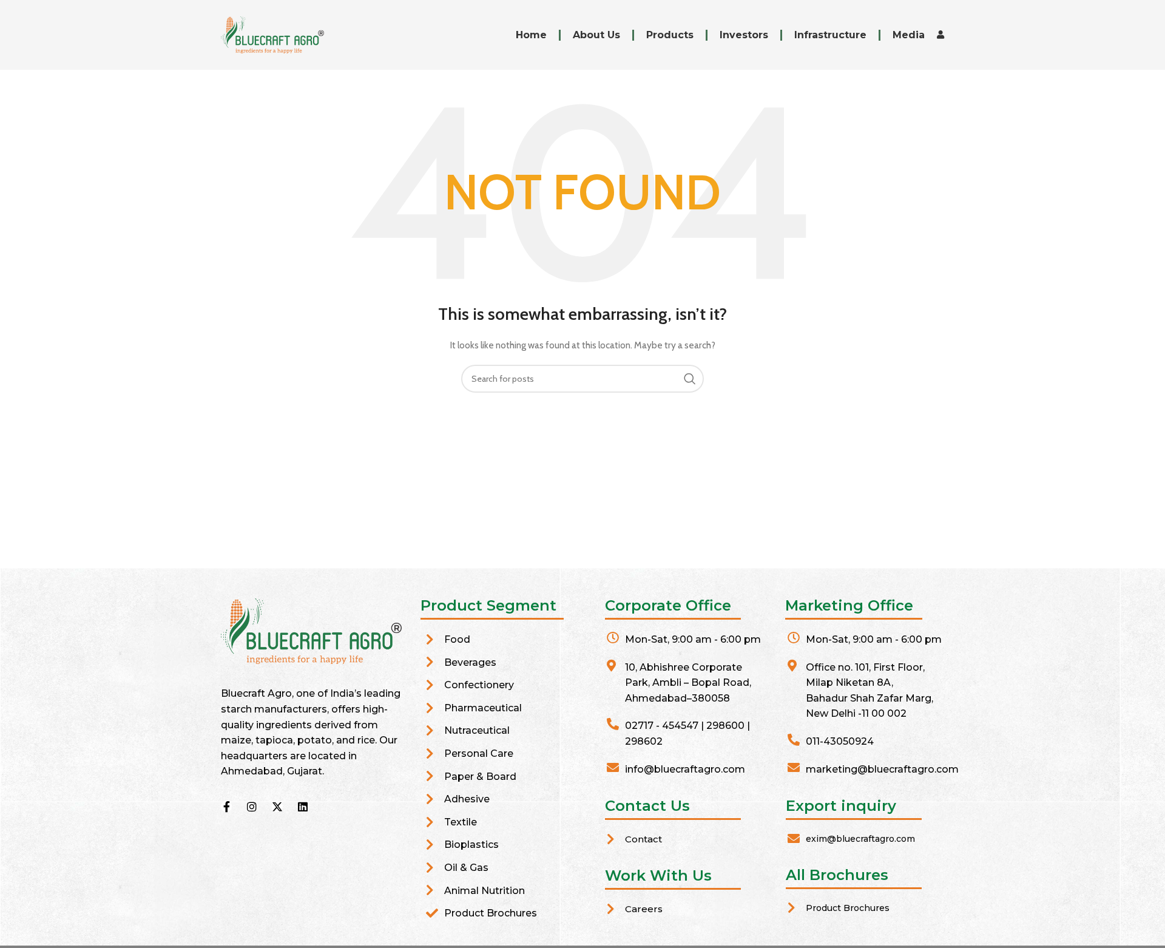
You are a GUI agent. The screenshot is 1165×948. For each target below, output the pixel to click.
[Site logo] (272, 34)
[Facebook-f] (226, 806)
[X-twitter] (277, 806)
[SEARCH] (690, 379)
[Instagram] (251, 806)
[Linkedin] (302, 806)
